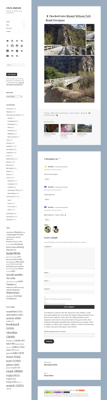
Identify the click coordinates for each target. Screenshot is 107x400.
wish (8, 389)
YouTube (18, 296)
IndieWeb (9, 146)
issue (10, 350)
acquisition (14, 311)
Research (9, 28)
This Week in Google (12, 281)
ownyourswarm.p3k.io (62, 166)
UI (15, 284)
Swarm (50, 167)
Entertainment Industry (13, 115)
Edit (9, 200)
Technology (9, 213)
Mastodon (9, 259)
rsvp (11, 381)
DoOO (8, 244)
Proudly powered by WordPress (53, 390)
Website (47, 289)
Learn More (72, 327)
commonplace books (14, 234)
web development (13, 290)
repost (11, 378)
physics (15, 266)
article (13, 318)
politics (21, 266)
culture (18, 237)
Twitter (10, 284)
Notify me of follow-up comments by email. (58, 299)
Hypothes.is (11, 250)
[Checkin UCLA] (84, 128)
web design (20, 287)
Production (11, 130)
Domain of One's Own (14, 242)
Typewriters (10, 217)
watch (15, 386)
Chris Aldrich (13, 7)
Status (48, 113)
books (23, 232)
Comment (48, 247)
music (7, 264)
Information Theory (14, 190)
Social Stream (10, 196)
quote (16, 368)
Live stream (11, 206)
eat (10, 343)
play (9, 368)
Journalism (9, 149)
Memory (9, 162)
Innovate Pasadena (11, 257)
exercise (19, 344)
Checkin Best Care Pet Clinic (67, 135)
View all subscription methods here (15, 83)
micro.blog (18, 259)
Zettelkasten (11, 298)
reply (13, 375)
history (20, 247)
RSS (13, 271)
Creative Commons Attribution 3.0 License (76, 396)
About (8, 22)
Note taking (9, 168)
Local (8, 156)
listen (13, 357)
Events (10, 203)
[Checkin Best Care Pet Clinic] (68, 128)
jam (9, 353)
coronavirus (10, 237)
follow (18, 346)
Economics (9, 109)
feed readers (11, 247)
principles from (71, 390)
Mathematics (10, 159)
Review (8, 174)
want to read (11, 287)
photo (12, 364)
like (18, 353)
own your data (17, 264)
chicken (10, 341)
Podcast (8, 171)
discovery (9, 239)
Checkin (85, 113)
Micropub (20, 262)
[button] (65, 39)
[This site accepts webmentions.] (57, 392)
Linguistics (9, 152)
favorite (9, 347)
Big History (11, 181)
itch (17, 350)
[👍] (47, 229)
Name (46, 273)
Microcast (9, 165)
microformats (11, 262)
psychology (14, 268)
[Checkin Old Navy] (51, 128)
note (13, 361)
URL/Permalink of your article (55, 331)
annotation (14, 314)
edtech (12, 244)
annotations (10, 232)
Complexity (11, 184)
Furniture (9, 143)
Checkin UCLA (81, 134)
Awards (10, 118)
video (19, 382)
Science (8, 178)
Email (47, 281)
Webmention (12, 292)
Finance (10, 127)
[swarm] (56, 115)
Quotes (10, 210)
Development (12, 121)
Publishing (11, 134)
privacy (8, 268)
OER (11, 264)
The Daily (10, 278)
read (14, 371)
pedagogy (9, 266)
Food (7, 140)
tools (20, 281)
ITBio (19, 257)
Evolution (10, 187)
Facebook (19, 244)
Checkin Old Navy (50, 134)
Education (9, 112)
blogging (17, 232)
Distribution (11, 124)
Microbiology (12, 193)
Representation (12, 137)
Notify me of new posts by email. (54, 304)
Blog (7, 25)
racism (20, 268)
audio (10, 321)
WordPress (9, 220)
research (9, 271)
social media (14, 274)
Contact (8, 31)
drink (20, 340)
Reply (47, 179)
